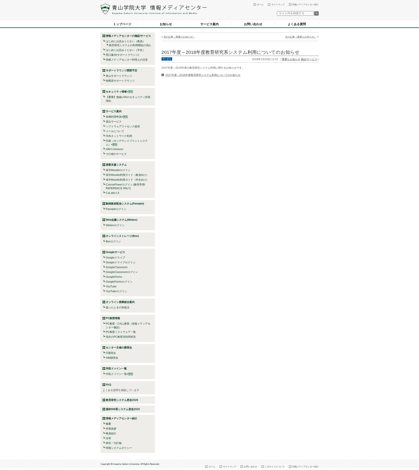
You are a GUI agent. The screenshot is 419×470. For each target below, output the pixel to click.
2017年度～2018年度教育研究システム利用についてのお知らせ (202, 75)
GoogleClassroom (116, 267)
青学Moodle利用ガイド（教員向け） (127, 174)
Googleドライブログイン (121, 262)
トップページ (122, 24)
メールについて (115, 131)
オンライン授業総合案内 (120, 302)
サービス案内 (209, 24)
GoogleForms (114, 276)
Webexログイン (115, 225)
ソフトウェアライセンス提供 (123, 126)
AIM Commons (114, 149)
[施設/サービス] (166, 58)
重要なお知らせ (291, 59)
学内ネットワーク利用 (119, 136)
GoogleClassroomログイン (122, 272)
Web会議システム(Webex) (121, 219)
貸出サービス (114, 121)
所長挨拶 (111, 428)
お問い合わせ (253, 24)
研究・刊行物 (114, 443)
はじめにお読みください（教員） (125, 41)
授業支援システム (116, 164)
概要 (108, 423)
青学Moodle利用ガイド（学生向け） (127, 179)
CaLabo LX (112, 192)
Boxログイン (113, 241)
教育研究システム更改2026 (122, 400)
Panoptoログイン (116, 209)
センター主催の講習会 (119, 347)
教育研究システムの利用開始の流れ (130, 45)
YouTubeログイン (116, 291)
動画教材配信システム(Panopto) (125, 203)
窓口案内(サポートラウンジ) (122, 54)
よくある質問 (297, 24)
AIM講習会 (112, 357)
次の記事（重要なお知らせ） (300, 36)
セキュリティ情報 (116, 91)
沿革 (108, 438)
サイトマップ (278, 4)
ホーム (260, 4)
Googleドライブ (115, 257)
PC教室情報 (113, 318)
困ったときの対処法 (117, 307)
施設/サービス (309, 59)
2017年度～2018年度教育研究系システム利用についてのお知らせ (230, 52)
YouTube (111, 286)
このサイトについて (275, 466)
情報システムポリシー (119, 447)
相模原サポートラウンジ (120, 80)
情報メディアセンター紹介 (305, 4)
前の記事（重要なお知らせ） (179, 36)
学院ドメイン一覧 (116, 374)
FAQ (108, 384)
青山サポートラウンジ (119, 75)
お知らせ (166, 24)
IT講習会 (111, 353)
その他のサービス (116, 154)
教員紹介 (111, 433)
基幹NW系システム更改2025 (123, 409)
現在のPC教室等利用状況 (121, 336)
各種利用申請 (114, 116)
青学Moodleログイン (118, 170)
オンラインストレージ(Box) (122, 236)
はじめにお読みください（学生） (125, 50)
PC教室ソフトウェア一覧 (121, 332)
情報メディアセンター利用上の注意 (127, 59)
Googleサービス (115, 252)
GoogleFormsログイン (119, 281)
